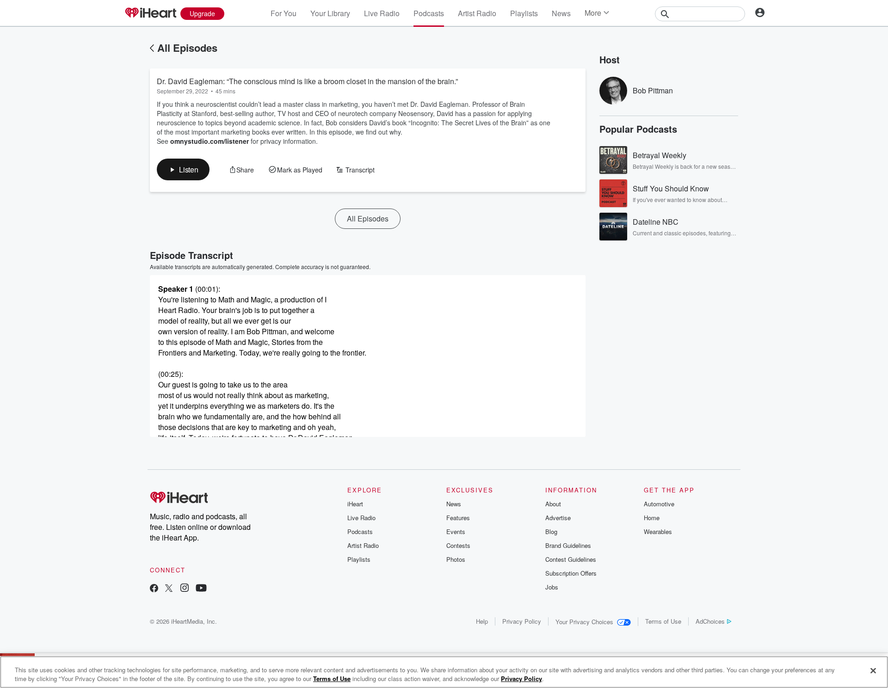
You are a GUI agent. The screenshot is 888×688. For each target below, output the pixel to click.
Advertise (558, 517)
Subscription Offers (571, 573)
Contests (458, 545)
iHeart (355, 503)
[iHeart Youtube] (201, 589)
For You (283, 13)
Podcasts (428, 13)
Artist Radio (477, 13)
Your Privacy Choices (584, 621)
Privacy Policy (521, 621)
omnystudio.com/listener (209, 141)
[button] (183, 169)
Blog (551, 531)
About (553, 503)
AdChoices (710, 621)
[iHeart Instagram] (184, 589)
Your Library (330, 13)
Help (482, 621)
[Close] (873, 671)
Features (458, 517)
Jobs (551, 587)
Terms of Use (663, 621)
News (561, 13)
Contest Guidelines (570, 559)
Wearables (658, 531)
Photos (455, 559)
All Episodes (187, 47)
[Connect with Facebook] (154, 589)
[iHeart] (150, 13)
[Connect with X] (169, 589)
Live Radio (382, 13)
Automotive (659, 503)
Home (652, 517)
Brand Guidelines (568, 545)
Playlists (524, 13)
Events (455, 531)
